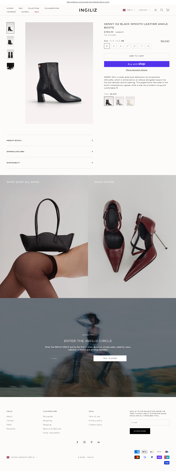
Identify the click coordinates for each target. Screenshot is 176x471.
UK (122, 41)
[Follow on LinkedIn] (98, 442)
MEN (21, 8)
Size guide (48, 416)
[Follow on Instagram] (84, 442)
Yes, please (110, 358)
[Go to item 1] (10, 27)
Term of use (94, 416)
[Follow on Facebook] (77, 442)
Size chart (165, 41)
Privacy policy (95, 421)
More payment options (136, 70)
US (116, 41)
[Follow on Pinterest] (91, 442)
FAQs (9, 425)
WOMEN (10, 8)
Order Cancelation (51, 433)
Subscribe (140, 431)
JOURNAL (25, 12)
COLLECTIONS (33, 8)
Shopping (47, 421)
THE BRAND (11, 12)
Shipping (47, 425)
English (143, 10)
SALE (37, 12)
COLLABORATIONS (52, 8)
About (9, 416)
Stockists (11, 429)
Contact (10, 421)
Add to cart (136, 56)
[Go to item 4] (10, 66)
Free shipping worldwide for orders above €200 (88, 2)
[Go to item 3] (10, 54)
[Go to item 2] (10, 41)
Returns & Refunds (52, 429)
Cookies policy (95, 425)
